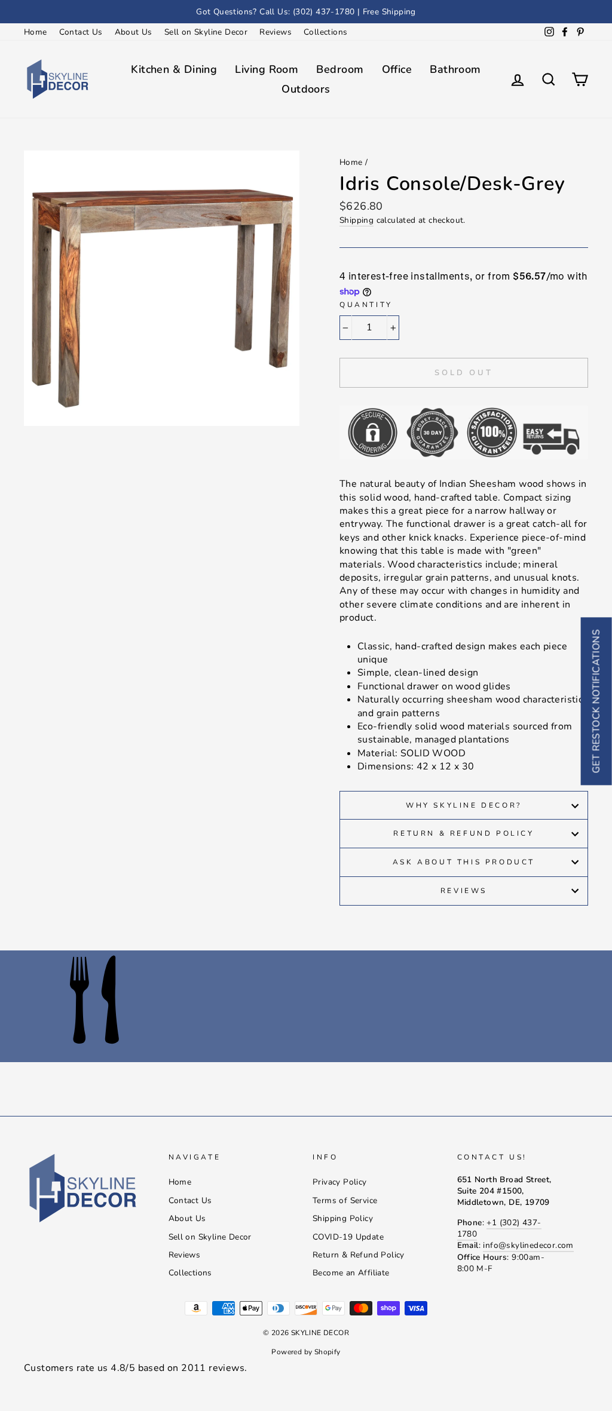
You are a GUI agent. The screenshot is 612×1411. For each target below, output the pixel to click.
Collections (325, 32)
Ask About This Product (464, 862)
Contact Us (81, 32)
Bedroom (339, 69)
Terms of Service (345, 1200)
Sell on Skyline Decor (205, 32)
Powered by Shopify (305, 1352)
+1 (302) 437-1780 (499, 1228)
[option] (306, 11)
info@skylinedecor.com (528, 1245)
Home (35, 32)
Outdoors (306, 89)
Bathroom (455, 69)
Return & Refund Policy (463, 833)
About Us (133, 32)
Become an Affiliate (351, 1272)
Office (397, 69)
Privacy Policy (340, 1182)
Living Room (266, 69)
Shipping (356, 220)
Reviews (275, 32)
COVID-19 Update (348, 1237)
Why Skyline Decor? (464, 805)
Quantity (366, 304)
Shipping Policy (343, 1218)
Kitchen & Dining (174, 69)
